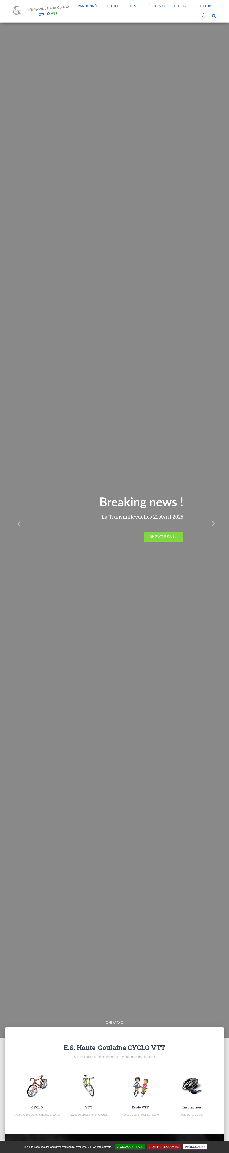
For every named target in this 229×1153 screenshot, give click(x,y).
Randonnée (88, 6)
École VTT (157, 6)
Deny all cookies (165, 1146)
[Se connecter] (204, 15)
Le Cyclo (114, 6)
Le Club (205, 6)
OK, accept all (131, 1146)
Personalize (195, 1146)
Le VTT (135, 6)
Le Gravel (182, 6)
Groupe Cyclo (165, 530)
